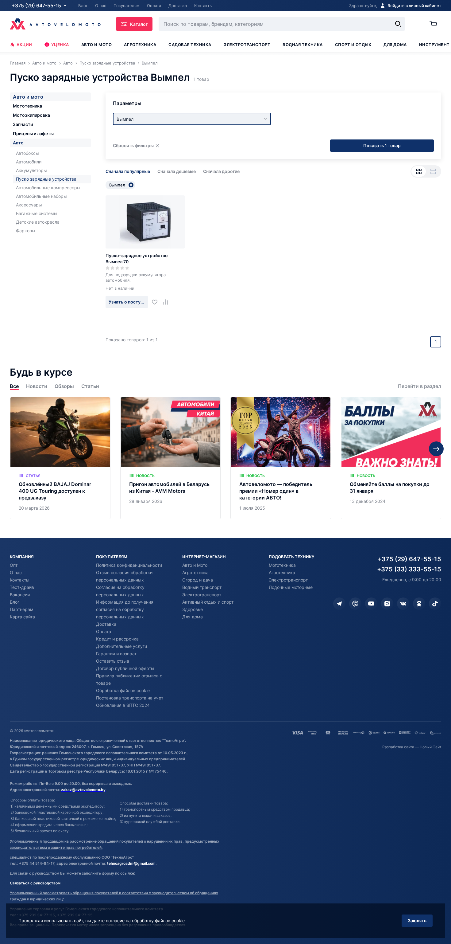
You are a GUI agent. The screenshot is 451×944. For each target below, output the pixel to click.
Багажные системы (36, 213)
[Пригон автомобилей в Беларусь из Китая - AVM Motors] (171, 458)
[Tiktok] (435, 603)
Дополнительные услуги (121, 646)
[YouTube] (371, 603)
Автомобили (28, 161)
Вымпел (117, 184)
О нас (16, 572)
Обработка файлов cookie (123, 690)
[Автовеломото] (55, 24)
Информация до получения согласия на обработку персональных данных (124, 609)
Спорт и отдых (353, 44)
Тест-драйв (22, 587)
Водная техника (302, 44)
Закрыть (417, 920)
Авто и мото (96, 44)
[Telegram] (339, 603)
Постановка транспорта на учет (129, 697)
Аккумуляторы (31, 170)
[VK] (403, 603)
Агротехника (140, 44)
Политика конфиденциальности (129, 565)
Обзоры (64, 386)
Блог (14, 602)
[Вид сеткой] (418, 171)
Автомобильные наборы (41, 196)
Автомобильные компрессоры (48, 187)
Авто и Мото (194, 565)
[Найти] (398, 24)
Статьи (90, 386)
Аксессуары (29, 204)
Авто (18, 142)
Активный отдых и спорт (207, 602)
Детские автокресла (38, 222)
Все (14, 386)
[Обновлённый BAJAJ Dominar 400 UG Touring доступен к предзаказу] (60, 458)
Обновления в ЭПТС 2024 (123, 705)
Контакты (19, 579)
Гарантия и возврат (116, 653)
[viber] (355, 603)
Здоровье (192, 609)
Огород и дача (197, 579)
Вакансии (20, 594)
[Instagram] (387, 603)
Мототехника (27, 105)
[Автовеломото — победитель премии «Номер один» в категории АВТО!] (281, 458)
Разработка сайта (398, 747)
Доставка (106, 624)
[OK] (419, 603)
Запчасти (23, 124)
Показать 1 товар (382, 145)
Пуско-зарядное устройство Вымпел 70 (137, 258)
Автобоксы (27, 153)
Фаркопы (25, 230)
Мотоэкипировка (31, 115)
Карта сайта (22, 616)
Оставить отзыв (112, 661)
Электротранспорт (247, 44)
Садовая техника (189, 44)
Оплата (103, 631)
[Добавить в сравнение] (167, 302)
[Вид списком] (433, 171)
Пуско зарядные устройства (46, 179)
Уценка (60, 44)
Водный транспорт (202, 587)
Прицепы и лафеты (33, 133)
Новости (36, 386)
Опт (13, 565)
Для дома (395, 44)
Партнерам (21, 609)
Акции (24, 44)
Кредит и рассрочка (117, 638)
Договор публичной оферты (125, 668)
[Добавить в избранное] (157, 302)
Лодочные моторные (291, 587)
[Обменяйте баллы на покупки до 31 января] (391, 458)
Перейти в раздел (419, 386)
